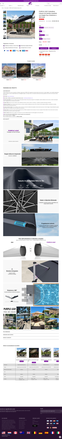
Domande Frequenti (35, 421)
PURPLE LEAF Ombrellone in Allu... (38, 78)
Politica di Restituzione (22, 424)
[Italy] (58, 433)
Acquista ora (54, 48)
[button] (4, 12)
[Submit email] (61, 411)
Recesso (35, 425)
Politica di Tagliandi (21, 425)
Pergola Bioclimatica (21, 5)
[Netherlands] (40, 433)
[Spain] (52, 433)
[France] (28, 433)
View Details (21, 361)
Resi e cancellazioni (21, 428)
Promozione (37, 5)
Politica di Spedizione (22, 422)
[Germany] (22, 433)
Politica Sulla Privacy (22, 426)
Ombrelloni (1, 5)
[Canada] (9, 433)
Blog (33, 422)
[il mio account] (0, 3)
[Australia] (34, 433)
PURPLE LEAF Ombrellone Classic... (9, 78)
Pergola (28, 5)
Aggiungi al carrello (43, 48)
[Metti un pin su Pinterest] (54, 21)
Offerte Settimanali (56, 5)
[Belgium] (46, 433)
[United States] (3, 433)
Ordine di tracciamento (36, 424)
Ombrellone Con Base (47, 5)
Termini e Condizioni (22, 421)
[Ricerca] (61, 4)
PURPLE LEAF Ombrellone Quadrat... (23, 78)
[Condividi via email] (58, 21)
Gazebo (10, 5)
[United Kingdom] (15, 433)
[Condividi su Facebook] (53, 21)
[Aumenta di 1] (48, 45)
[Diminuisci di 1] (44, 45)
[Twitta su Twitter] (56, 21)
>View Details (58, 361)
